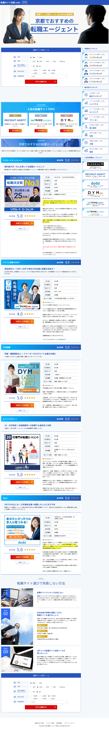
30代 (47, 61)
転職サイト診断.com (10, 2)
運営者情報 (59, 723)
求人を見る (15, 131)
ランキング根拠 (50, 723)
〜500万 (53, 70)
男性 (34, 57)
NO (40, 66)
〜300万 (35, 70)
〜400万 (44, 70)
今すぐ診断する (41, 81)
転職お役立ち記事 (39, 723)
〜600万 (35, 73)
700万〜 (53, 73)
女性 (40, 57)
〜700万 (44, 73)
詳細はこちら (22, 228)
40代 (54, 61)
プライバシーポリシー (69, 723)
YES (34, 66)
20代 (40, 61)
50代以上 (62, 61)
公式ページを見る (22, 223)
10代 (34, 61)
